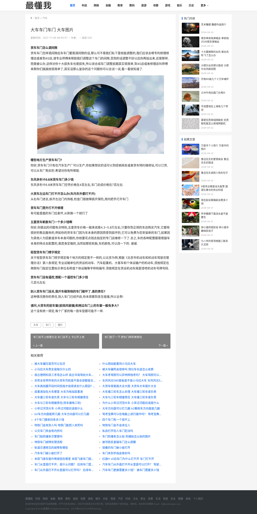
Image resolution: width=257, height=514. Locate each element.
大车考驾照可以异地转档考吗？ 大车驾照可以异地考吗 (132, 375)
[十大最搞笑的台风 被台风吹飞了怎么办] (190, 52)
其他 (188, 498)
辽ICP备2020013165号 (82, 508)
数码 (132, 5)
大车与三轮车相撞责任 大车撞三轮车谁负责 (129, 397)
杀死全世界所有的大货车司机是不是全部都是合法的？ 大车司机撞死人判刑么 (64, 380)
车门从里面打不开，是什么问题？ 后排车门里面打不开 (64, 464)
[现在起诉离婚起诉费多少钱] (190, 200)
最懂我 (29, 498)
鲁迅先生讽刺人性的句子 (214, 172)
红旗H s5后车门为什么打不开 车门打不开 (128, 459)
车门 (48, 324)
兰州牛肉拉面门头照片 (213, 92)
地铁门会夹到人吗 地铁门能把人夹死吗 (58, 425)
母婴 (155, 5)
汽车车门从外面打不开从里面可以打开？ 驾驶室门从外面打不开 (132, 464)
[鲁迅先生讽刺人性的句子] (190, 173)
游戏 (167, 5)
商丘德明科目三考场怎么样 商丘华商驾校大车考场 (64, 375)
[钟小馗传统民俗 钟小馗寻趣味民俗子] (190, 227)
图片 (60, 324)
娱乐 (179, 5)
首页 (72, 5)
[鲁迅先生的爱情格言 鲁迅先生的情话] (190, 159)
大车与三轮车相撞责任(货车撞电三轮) (57, 403)
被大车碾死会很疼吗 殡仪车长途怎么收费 (128, 369)
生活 (158, 498)
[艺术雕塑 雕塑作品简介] (190, 24)
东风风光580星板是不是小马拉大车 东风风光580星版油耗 (132, 380)
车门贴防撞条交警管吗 (48, 436)
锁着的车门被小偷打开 (116, 447)
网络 (96, 5)
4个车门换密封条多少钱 (49, 419)
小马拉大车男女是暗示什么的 (52, 369)
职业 (143, 498)
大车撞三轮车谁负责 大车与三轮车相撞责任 (61, 397)
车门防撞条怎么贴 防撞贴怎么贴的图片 (126, 436)
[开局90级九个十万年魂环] (190, 79)
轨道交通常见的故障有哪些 (51, 447)
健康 (180, 498)
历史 (191, 5)
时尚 (128, 498)
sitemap (97, 508)
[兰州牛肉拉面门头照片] (190, 93)
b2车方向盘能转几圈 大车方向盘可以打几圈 (61, 414)
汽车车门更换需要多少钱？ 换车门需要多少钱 (130, 470)
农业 (173, 498)
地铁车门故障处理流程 (48, 442)
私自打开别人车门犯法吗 (117, 431)
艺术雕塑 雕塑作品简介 (213, 24)
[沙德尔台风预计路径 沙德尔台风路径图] (190, 65)
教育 (120, 5)
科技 (84, 5)
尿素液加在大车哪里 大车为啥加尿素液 (58, 391)
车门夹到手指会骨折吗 (116, 453)
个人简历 (198, 498)
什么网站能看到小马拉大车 (119, 363)
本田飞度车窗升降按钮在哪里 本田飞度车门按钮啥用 (64, 459)
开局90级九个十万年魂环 (215, 78)
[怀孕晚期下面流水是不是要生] (190, 214)
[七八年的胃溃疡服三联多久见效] (190, 241)
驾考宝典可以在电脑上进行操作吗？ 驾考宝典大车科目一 (132, 414)
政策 (150, 498)
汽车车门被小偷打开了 (48, 453)
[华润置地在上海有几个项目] (190, 106)
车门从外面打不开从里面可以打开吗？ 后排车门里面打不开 (64, 470)
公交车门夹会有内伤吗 (48, 431)
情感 (112, 498)
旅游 (144, 5)
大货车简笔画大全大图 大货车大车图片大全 (129, 386)
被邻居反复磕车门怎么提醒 (119, 442)
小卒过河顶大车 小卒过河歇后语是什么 (58, 408)
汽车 (44, 17)
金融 (108, 5)
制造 (165, 498)
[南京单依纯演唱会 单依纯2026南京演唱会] (190, 38)
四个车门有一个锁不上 (116, 419)
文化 (135, 498)
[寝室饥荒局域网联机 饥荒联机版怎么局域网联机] (190, 120)
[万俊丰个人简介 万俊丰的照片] (190, 145)
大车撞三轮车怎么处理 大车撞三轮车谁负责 (129, 391)
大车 (35, 324)
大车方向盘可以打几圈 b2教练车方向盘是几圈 (131, 408)
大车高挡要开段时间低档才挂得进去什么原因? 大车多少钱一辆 (64, 386)
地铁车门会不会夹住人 (116, 425)
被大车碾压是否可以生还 (49, 363)
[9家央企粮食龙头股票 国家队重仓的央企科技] (190, 186)
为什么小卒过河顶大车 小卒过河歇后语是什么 (130, 403)
